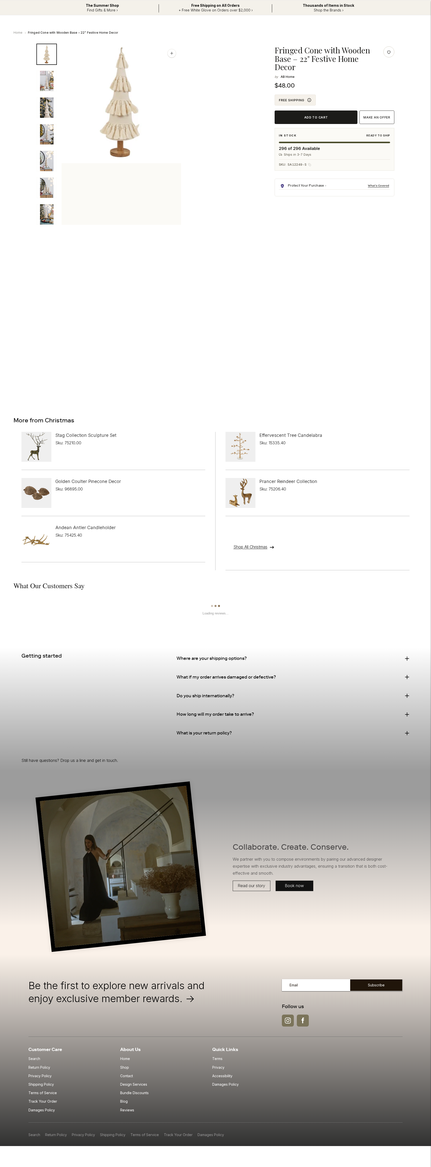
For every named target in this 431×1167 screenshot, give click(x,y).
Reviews (127, 1110)
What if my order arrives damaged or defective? (226, 677)
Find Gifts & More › (102, 10)
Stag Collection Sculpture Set (85, 435)
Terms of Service (42, 1093)
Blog (124, 1101)
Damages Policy (41, 1110)
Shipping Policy (41, 1084)
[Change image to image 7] (47, 214)
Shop (124, 1067)
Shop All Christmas (250, 546)
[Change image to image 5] (47, 161)
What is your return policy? (204, 733)
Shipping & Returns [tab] (100, 256)
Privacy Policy (40, 1076)
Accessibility (222, 1076)
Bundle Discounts (134, 1093)
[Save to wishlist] (388, 51)
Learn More (379, 185)
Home (18, 32)
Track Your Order (42, 1101)
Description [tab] (57, 256)
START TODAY (363, 381)
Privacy (218, 1067)
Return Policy (39, 1067)
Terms (217, 1058)
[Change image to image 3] (47, 107)
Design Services (133, 1084)
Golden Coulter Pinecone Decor (88, 481)
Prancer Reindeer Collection (288, 481)
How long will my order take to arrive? (215, 714)
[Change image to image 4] (47, 134)
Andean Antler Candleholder (85, 527)
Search (34, 1058)
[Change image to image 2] (47, 81)
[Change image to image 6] (47, 187)
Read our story (251, 885)
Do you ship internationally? (205, 696)
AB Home (288, 77)
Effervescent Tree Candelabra (290, 435)
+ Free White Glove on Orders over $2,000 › (216, 10)
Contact (126, 1076)
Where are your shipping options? (212, 658)
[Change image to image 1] (47, 54)
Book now (294, 885)
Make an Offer (376, 117)
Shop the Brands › (328, 10)
